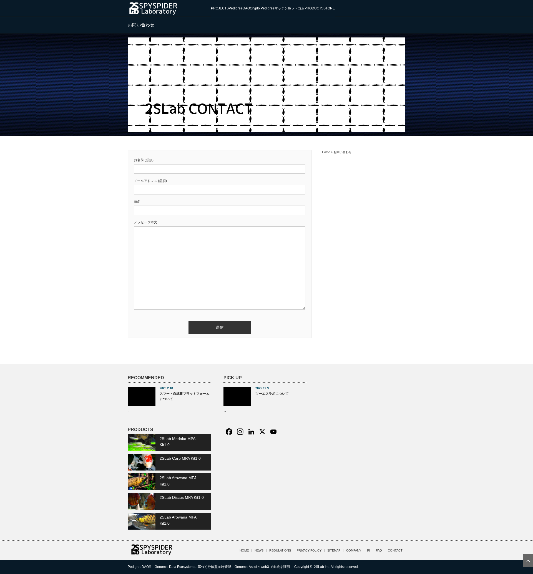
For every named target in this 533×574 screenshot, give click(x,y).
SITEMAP (333, 550)
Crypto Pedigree (262, 8)
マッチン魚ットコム (290, 8)
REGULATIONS (280, 550)
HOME (244, 550)
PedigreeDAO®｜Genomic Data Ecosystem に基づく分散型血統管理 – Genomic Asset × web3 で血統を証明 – (210, 567)
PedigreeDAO (239, 8)
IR (368, 550)
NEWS (259, 550)
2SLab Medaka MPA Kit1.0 (177, 441)
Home (326, 152)
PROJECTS (220, 8)
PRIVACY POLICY (309, 550)
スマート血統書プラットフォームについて (185, 396)
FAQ (379, 550)
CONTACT (395, 550)
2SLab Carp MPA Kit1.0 (180, 458)
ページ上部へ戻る (528, 560)
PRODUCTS (314, 8)
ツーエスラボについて (272, 394)
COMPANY (353, 550)
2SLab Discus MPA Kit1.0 (182, 497)
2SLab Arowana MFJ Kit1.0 (178, 481)
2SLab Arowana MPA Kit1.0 (178, 520)
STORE (329, 8)
